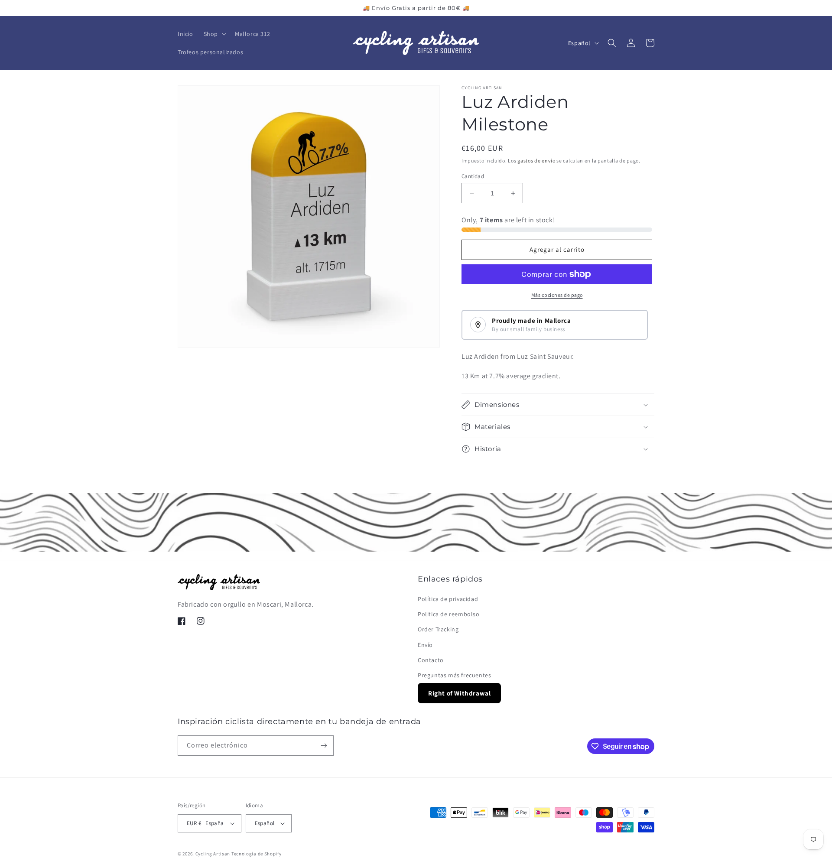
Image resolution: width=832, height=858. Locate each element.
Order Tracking (438, 630)
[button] (214, 34)
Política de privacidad (448, 599)
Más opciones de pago (557, 295)
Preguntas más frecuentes (454, 675)
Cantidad (473, 176)
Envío (425, 645)
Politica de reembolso (449, 614)
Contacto (431, 660)
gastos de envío (536, 160)
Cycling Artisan (213, 854)
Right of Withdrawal (459, 693)
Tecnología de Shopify (256, 854)
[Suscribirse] (323, 745)
